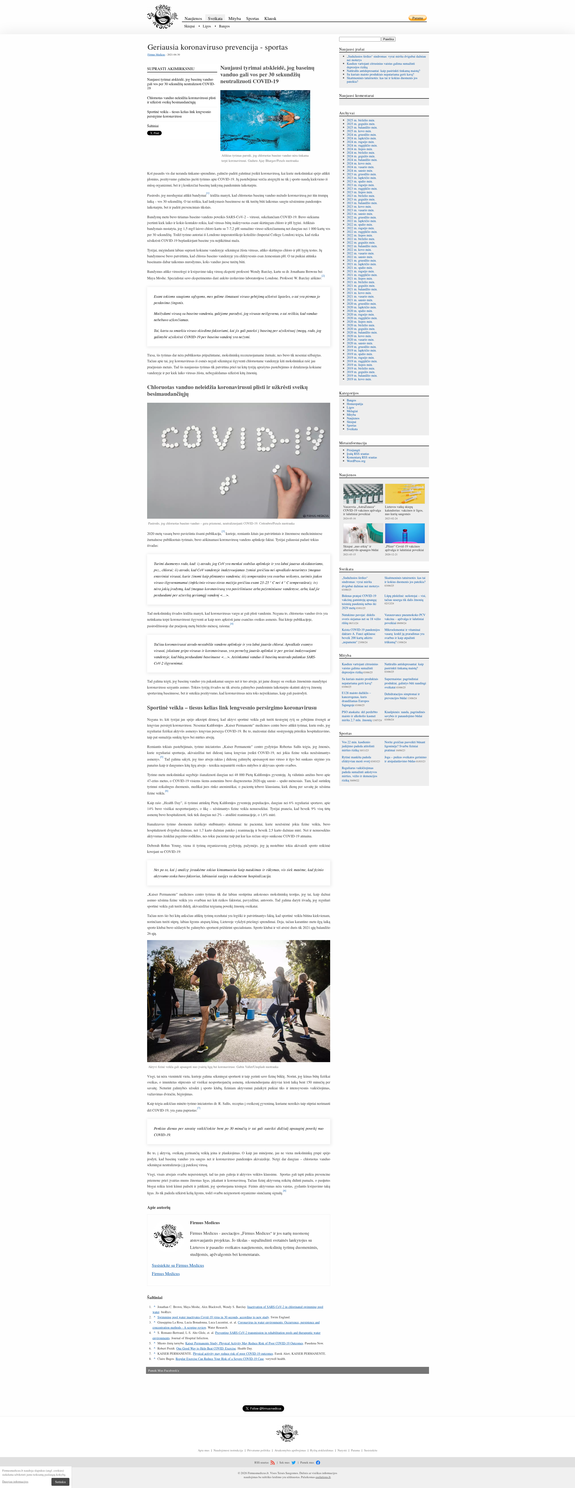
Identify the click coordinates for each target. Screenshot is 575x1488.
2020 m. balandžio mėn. (362, 332)
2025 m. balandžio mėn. (362, 127)
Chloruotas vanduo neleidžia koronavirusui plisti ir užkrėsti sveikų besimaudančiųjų (181, 99)
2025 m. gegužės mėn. (361, 124)
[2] (323, 275)
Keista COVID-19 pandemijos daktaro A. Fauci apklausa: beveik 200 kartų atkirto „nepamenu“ (361, 635)
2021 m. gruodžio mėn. (362, 260)
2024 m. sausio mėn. (360, 170)
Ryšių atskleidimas (321, 1450)
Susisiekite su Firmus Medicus (178, 1265)
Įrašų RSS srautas (358, 454)
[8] (284, 1190)
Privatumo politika (258, 1450)
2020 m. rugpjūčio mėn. (362, 318)
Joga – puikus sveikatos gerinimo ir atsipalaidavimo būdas (406, 759)
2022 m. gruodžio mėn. (362, 217)
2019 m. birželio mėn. (361, 368)
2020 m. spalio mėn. (360, 311)
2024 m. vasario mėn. (360, 167)
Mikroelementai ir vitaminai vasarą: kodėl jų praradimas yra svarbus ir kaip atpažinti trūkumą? (404, 635)
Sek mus (284, 1462)
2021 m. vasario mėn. (360, 296)
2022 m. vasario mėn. (360, 253)
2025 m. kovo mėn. (359, 131)
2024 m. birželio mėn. (361, 152)
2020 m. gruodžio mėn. (362, 303)
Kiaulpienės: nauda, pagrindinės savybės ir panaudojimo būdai (405, 714)
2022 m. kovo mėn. (359, 249)
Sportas (252, 18)
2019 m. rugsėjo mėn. (361, 357)
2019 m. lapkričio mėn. (362, 350)
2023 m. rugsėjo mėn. (361, 185)
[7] (198, 1108)
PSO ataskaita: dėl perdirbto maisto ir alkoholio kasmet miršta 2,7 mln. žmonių (360, 716)
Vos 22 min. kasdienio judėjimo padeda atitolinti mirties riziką (358, 746)
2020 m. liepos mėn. (360, 321)
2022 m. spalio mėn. (360, 224)
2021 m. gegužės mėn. (361, 285)
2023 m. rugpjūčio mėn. (362, 188)
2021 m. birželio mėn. (361, 282)
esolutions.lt (323, 1477)
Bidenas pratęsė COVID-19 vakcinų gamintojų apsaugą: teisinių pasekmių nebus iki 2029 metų (359, 602)
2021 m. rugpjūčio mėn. (362, 275)
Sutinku (60, 1481)
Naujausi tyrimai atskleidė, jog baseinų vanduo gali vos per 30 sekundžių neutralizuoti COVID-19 (181, 83)
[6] (166, 790)
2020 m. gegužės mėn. (361, 329)
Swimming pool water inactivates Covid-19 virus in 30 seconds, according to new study (213, 1317)
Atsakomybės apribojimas (290, 1450)
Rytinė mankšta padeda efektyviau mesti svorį (356, 759)
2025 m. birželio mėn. (361, 120)
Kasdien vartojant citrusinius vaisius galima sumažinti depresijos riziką (381, 65)
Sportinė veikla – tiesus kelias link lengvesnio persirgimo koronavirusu (179, 113)
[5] (161, 756)
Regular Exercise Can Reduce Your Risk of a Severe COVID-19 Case (220, 1359)
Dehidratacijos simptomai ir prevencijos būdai (402, 696)
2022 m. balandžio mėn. (362, 246)
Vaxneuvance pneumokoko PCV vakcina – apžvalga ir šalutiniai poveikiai (405, 619)
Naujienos (193, 18)
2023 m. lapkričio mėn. (362, 178)
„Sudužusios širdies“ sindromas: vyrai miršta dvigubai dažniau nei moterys (386, 58)
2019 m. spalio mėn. (360, 354)
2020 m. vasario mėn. (360, 339)
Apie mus (203, 1450)
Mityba (234, 18)
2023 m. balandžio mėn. (362, 203)
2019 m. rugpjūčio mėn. (362, 361)
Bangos (224, 26)
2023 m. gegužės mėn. (361, 199)
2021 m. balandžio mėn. (362, 289)
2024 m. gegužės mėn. (361, 156)
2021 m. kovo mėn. (359, 293)
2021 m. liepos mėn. (360, 278)
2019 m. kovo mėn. (359, 379)
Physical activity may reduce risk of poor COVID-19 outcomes (233, 1353)
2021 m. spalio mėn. (360, 267)
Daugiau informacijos (15, 1481)
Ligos (207, 26)
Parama (417, 18)
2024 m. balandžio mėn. (362, 160)
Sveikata (215, 18)
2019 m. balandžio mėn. (362, 375)
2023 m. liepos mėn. (360, 192)
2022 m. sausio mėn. (360, 257)
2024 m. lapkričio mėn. (362, 138)
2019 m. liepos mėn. (360, 365)
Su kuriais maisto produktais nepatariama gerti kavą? (380, 74)
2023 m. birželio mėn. (361, 196)
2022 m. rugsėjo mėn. (361, 228)
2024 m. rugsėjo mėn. (361, 142)
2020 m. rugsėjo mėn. (361, 314)
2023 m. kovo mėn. (359, 206)
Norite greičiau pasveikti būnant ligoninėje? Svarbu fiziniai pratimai (405, 746)
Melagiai (352, 411)
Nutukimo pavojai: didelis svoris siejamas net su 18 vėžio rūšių (361, 619)
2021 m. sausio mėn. (360, 300)
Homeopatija (355, 404)
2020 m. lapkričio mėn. (362, 307)
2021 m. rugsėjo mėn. (361, 271)
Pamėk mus (307, 1462)
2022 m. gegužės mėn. (361, 242)
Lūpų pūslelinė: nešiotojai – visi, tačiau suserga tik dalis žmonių (405, 598)
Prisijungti (353, 450)
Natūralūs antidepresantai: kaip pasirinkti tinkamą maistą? (383, 71)
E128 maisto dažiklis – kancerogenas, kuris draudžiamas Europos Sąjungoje (356, 699)
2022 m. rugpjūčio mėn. (362, 231)
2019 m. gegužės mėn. (361, 372)
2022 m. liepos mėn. (360, 235)
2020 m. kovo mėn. (359, 336)
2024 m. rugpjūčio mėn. (362, 145)
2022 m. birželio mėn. (361, 239)
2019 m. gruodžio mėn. (362, 347)
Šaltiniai (153, 125)
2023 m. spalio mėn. (360, 181)
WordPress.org (356, 461)
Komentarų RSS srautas (362, 457)
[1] (207, 193)
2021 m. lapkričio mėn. (362, 264)
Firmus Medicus (156, 54)
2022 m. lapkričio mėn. (362, 221)
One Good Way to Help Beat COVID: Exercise (206, 1348)
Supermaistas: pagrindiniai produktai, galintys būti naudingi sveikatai (405, 683)
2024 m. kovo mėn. (359, 163)
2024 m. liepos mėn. (360, 149)
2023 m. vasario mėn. (360, 210)
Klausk (270, 18)
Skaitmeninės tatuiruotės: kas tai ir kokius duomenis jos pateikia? (382, 80)
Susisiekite (370, 1450)
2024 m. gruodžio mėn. (362, 134)
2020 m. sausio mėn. (360, 343)
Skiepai (189, 26)
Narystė (342, 1450)
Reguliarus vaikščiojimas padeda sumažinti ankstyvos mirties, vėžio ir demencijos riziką (359, 774)
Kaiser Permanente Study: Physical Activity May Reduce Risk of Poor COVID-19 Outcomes (244, 1343)
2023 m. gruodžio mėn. (362, 174)
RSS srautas (261, 1462)
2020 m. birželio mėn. (361, 325)
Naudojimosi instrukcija (228, 1450)
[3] (223, 531)
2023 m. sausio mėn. (360, 213)
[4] (231, 623)
